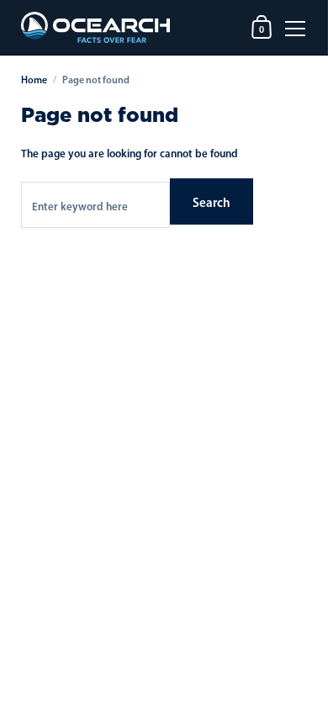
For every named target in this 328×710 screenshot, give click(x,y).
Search (211, 202)
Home (34, 79)
